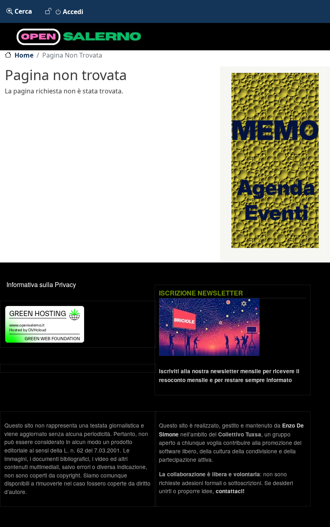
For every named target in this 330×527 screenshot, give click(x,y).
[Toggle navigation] (318, 37)
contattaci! (230, 491)
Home (23, 55)
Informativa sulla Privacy (41, 284)
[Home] (70, 36)
